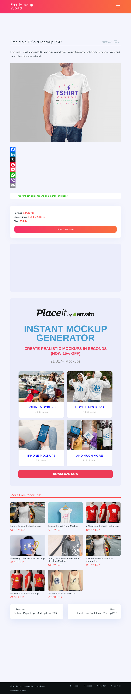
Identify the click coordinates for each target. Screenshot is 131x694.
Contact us (116, 686)
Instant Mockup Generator (65, 333)
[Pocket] (65, 169)
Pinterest (88, 686)
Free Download (65, 229)
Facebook (74, 686)
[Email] (65, 185)
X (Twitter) (101, 686)
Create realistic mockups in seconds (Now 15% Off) (65, 351)
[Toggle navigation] (118, 7)
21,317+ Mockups (65, 361)
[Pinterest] (65, 164)
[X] (65, 159)
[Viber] (65, 180)
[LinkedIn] (65, 154)
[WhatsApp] (65, 175)
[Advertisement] (68, 27)
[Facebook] (65, 149)
